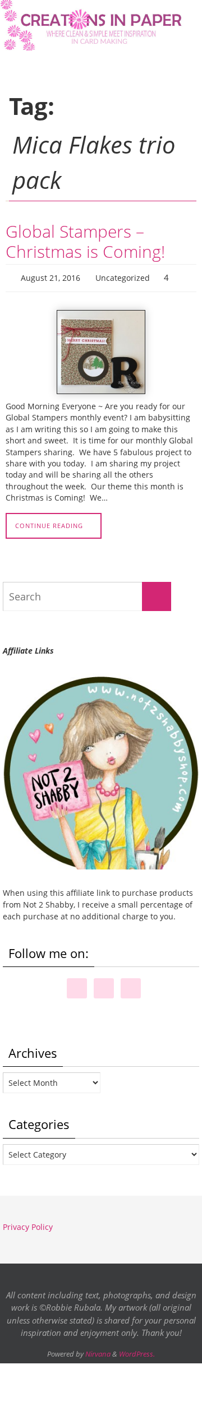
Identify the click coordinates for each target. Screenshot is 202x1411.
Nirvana (98, 1351)
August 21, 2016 (50, 276)
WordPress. (137, 1351)
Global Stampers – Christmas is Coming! (85, 241)
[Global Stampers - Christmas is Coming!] (101, 349)
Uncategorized (122, 276)
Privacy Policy (28, 1224)
